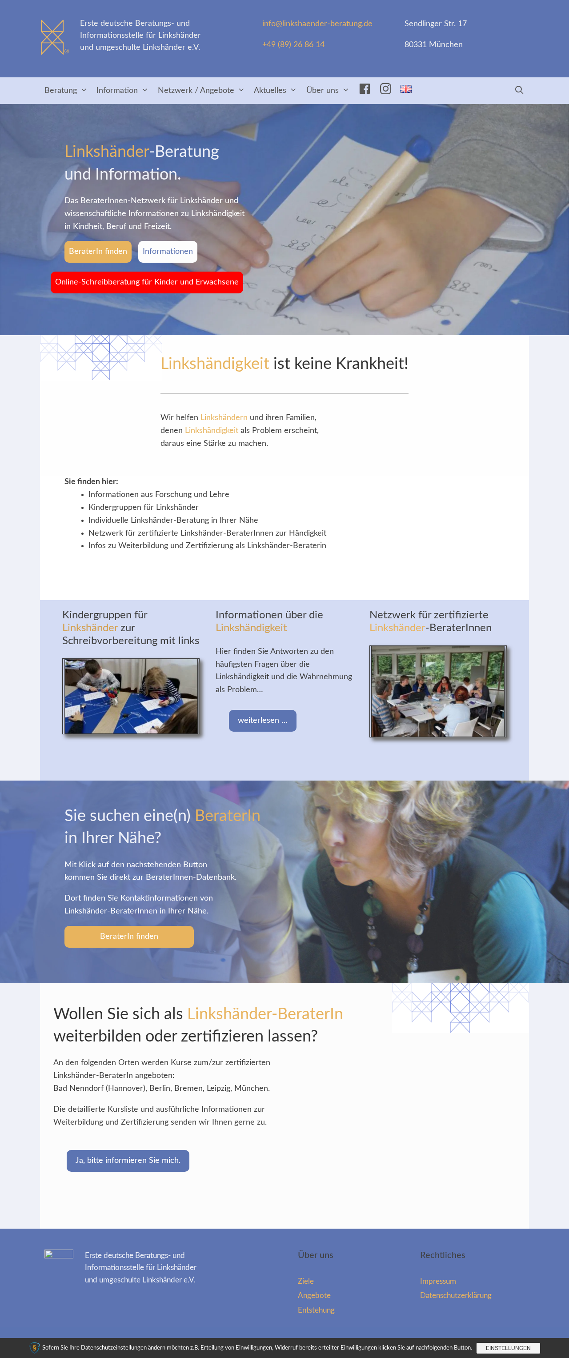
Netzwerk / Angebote (196, 91)
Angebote (314, 1295)
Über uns (322, 91)
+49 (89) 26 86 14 (293, 45)
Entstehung (316, 1310)
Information (117, 91)
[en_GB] (406, 90)
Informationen (168, 252)
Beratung (60, 91)
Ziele (306, 1281)
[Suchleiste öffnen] (519, 90)
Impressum (438, 1281)
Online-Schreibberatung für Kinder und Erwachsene (147, 282)
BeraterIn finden (98, 252)
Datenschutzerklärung (456, 1295)
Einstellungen (508, 1348)
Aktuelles (270, 91)
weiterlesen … (263, 721)
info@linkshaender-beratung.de (317, 24)
